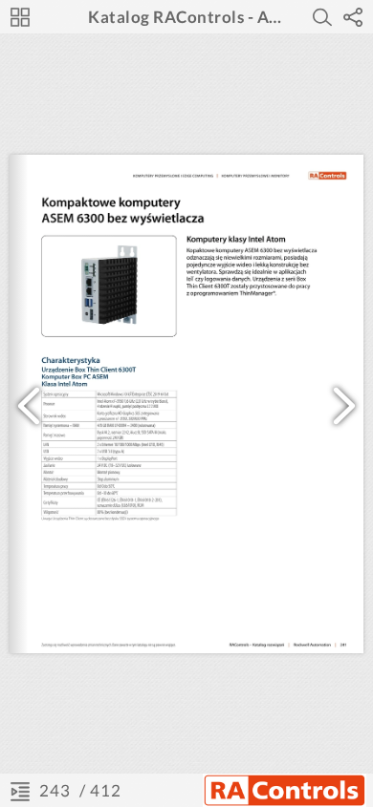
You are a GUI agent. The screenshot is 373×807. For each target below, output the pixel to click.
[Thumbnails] (20, 17)
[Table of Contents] (20, 790)
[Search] (322, 17)
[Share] (353, 17)
